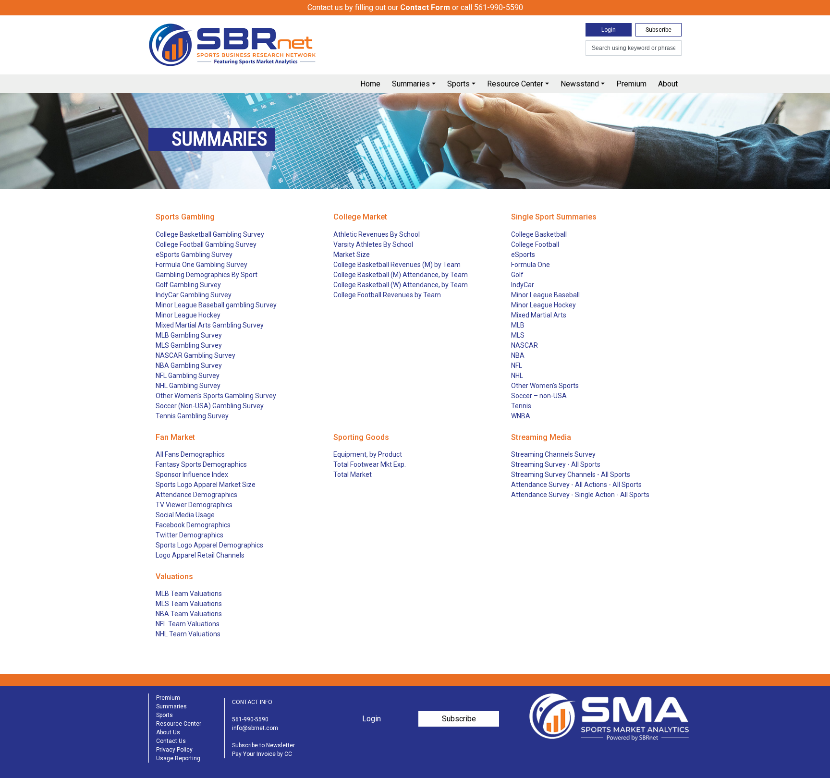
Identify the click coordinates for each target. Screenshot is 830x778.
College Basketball (539, 234)
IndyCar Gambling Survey (194, 295)
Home (370, 83)
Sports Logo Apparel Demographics (209, 545)
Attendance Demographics (196, 494)
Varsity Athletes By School (373, 244)
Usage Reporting (178, 758)
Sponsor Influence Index (192, 474)
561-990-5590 (250, 719)
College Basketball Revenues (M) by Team (397, 264)
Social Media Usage (185, 515)
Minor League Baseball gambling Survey (216, 305)
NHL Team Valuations (188, 634)
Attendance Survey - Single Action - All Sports (580, 494)
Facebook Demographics (193, 525)
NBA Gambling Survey (189, 365)
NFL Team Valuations (188, 624)
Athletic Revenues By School (376, 234)
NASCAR (524, 345)
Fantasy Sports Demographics (201, 464)
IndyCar (522, 285)
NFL (516, 365)
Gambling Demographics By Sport (206, 275)
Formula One (530, 264)
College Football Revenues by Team (387, 295)
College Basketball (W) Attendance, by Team (400, 285)
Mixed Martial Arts (538, 315)
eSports (523, 254)
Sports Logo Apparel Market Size (206, 484)
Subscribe (658, 29)
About (668, 83)
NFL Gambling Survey (188, 375)
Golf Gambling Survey (188, 285)
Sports (458, 83)
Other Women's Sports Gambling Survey (216, 396)
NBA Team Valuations (189, 614)
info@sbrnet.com (255, 728)
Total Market (352, 474)
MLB (518, 325)
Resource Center (515, 83)
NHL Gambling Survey (188, 385)
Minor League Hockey (188, 315)
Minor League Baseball (545, 295)
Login (608, 29)
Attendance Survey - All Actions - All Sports (576, 484)
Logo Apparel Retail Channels (200, 555)
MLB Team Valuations (189, 593)
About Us (168, 732)
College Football (535, 244)
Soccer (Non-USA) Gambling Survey (210, 406)
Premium (631, 83)
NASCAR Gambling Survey (195, 355)
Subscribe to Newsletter (263, 745)
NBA (518, 355)
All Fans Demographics (190, 454)
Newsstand (580, 83)
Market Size (351, 254)
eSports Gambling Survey (194, 254)
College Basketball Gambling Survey (210, 234)
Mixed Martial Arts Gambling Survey (210, 325)
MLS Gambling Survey (189, 345)
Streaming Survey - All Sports (555, 464)
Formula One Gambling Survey (201, 264)
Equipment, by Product (367, 454)
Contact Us (171, 741)
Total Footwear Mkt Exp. (369, 464)
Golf (517, 275)
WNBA (520, 416)
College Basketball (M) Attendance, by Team (400, 275)
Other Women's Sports (545, 385)
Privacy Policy (174, 749)
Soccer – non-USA (539, 396)
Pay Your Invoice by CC (262, 754)
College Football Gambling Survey (206, 244)
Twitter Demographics (189, 535)
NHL (517, 375)
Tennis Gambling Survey (192, 416)
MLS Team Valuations (189, 604)
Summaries (411, 83)
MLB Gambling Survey (189, 335)
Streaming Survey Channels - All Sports (570, 474)
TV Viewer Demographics (194, 505)
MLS (518, 335)
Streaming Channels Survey (553, 454)
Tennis (521, 406)
